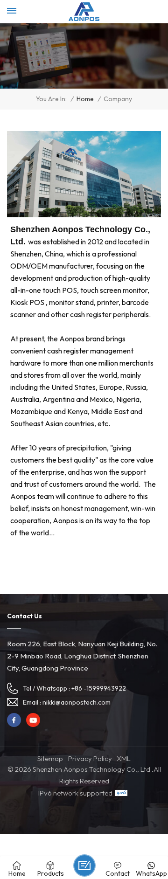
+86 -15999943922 (98, 688)
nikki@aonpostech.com (76, 702)
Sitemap (50, 758)
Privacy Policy (90, 758)
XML (124, 758)
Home (85, 99)
